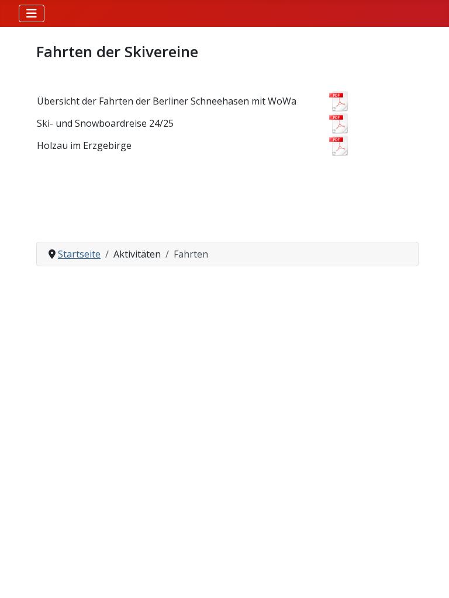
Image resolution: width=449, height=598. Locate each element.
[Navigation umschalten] (31, 13)
